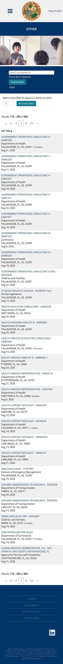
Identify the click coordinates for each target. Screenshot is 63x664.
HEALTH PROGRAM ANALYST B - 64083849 (24, 322)
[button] (10, 11)
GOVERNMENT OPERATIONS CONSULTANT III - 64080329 (26, 254)
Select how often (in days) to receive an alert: (27, 97)
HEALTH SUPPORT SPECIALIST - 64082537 (23, 452)
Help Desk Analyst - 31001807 (17, 468)
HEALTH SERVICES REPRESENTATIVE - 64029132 (27, 373)
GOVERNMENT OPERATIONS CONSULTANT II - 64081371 (26, 196)
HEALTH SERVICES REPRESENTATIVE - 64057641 (27, 389)
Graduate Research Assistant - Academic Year (26, 290)
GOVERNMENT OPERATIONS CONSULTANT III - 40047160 (26, 234)
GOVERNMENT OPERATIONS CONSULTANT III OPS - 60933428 (29, 273)
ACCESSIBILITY (31, 605)
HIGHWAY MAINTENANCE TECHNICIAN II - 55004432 (29, 500)
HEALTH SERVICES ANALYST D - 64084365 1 (24, 357)
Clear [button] (12, 87)
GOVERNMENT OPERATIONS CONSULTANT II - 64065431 (26, 177)
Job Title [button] (6, 130)
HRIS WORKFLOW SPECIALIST (17, 532)
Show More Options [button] (20, 77)
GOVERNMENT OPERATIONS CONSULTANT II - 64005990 (26, 138)
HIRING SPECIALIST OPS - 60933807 (20, 516)
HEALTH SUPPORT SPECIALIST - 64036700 (23, 405)
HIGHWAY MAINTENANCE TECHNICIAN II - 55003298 (29, 484)
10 (31, 123)
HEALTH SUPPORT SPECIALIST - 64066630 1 (24, 437)
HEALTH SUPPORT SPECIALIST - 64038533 (23, 421)
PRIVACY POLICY (31, 611)
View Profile (54, 11)
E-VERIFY (31, 599)
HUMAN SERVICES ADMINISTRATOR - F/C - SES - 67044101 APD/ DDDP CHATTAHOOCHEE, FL (26, 549)
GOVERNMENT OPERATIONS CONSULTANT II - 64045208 (26, 158)
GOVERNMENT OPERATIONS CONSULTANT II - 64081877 (26, 215)
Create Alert (27, 103)
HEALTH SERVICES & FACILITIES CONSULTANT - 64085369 (26, 340)
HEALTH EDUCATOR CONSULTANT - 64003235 (26, 306)
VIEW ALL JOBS (31, 618)
